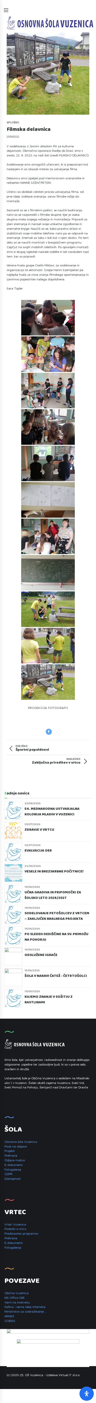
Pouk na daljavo (15, 1146)
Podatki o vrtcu (15, 1229)
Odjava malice (14, 1160)
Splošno (13, 122)
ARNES (9, 1316)
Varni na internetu (17, 1302)
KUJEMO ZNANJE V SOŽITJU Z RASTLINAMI (49, 1000)
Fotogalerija (12, 1169)
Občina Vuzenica (16, 1293)
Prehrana (10, 1155)
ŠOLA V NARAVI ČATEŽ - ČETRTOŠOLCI (56, 976)
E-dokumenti (13, 1165)
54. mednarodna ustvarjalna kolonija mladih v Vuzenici (52, 812)
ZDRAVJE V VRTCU (40, 830)
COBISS (9, 1321)
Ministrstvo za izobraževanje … (25, 1311)
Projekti (9, 1151)
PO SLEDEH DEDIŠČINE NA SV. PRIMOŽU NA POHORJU (56, 937)
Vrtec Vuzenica (15, 1224)
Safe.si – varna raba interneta (24, 1307)
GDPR (8, 1174)
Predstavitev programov (21, 1233)
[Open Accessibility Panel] (86, 1394)
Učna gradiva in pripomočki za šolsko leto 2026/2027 (53, 895)
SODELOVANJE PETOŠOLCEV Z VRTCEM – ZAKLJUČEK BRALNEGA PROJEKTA (57, 916)
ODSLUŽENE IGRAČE (41, 955)
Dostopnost (12, 1178)
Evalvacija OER (38, 851)
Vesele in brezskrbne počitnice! (54, 871)
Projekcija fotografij (48, 708)
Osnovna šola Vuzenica (20, 1142)
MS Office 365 (14, 1297)
